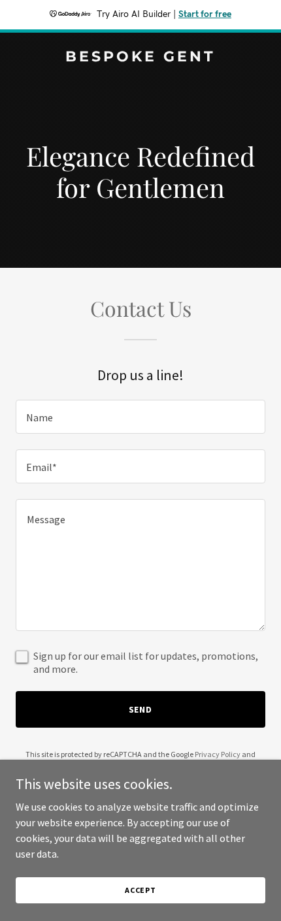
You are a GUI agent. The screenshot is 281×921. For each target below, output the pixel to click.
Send (141, 709)
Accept (140, 890)
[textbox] (140, 417)
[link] (140, 57)
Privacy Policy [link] (217, 754)
